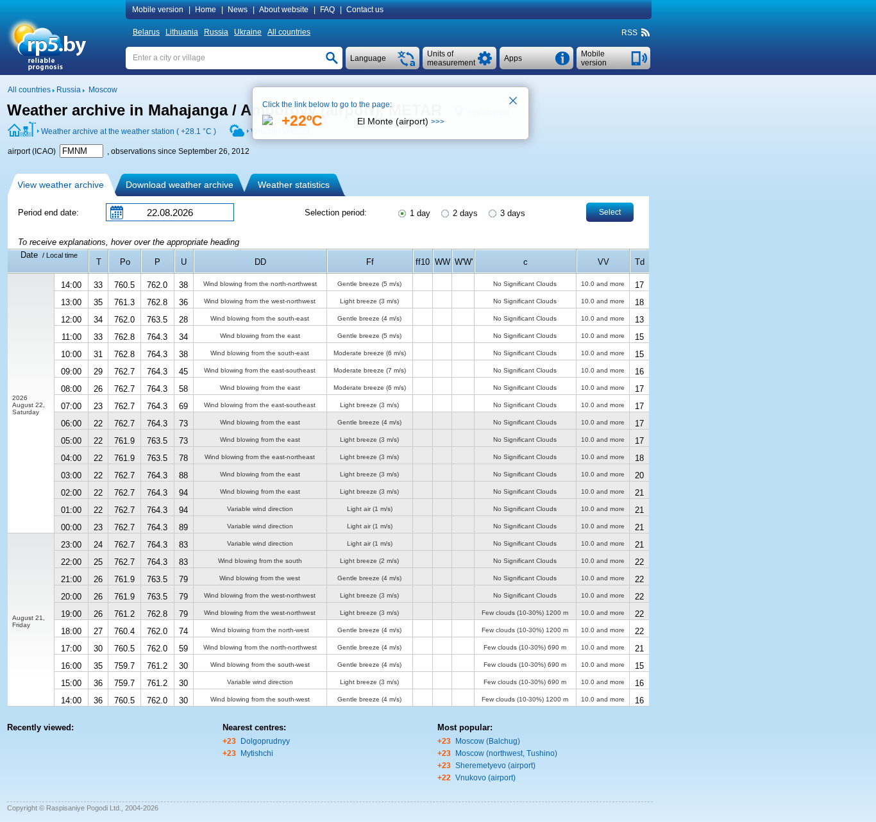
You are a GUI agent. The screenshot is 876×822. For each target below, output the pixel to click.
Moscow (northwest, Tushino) (506, 753)
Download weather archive (179, 185)
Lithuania (181, 32)
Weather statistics (294, 185)
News (238, 9)
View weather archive (60, 185)
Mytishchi (256, 753)
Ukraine (248, 32)
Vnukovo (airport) (485, 777)
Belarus (146, 32)
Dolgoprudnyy (265, 741)
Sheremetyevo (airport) (495, 765)
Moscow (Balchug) (487, 741)
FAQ (327, 9)
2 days (464, 213)
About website (283, 9)
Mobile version (157, 9)
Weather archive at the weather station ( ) (128, 131)
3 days (511, 213)
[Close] (514, 102)
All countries (288, 32)
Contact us (364, 9)
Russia (216, 32)
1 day (418, 213)
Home (205, 9)
